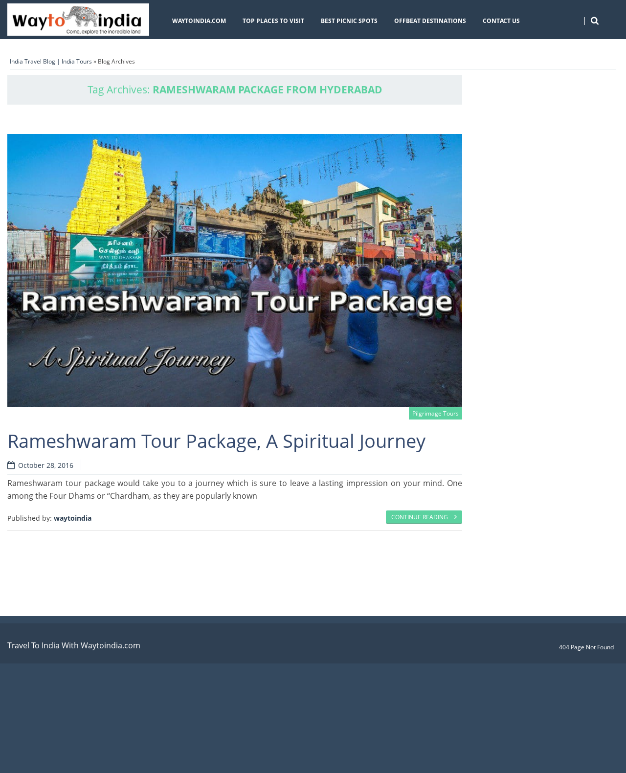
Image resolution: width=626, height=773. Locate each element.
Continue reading (420, 517)
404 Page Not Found (586, 647)
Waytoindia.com (199, 21)
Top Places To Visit (273, 21)
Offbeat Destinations (430, 21)
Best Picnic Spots (349, 21)
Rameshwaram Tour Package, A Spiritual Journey (216, 440)
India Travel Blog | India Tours (51, 61)
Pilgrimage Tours (435, 413)
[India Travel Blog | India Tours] (78, 19)
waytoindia (72, 518)
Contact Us (501, 21)
